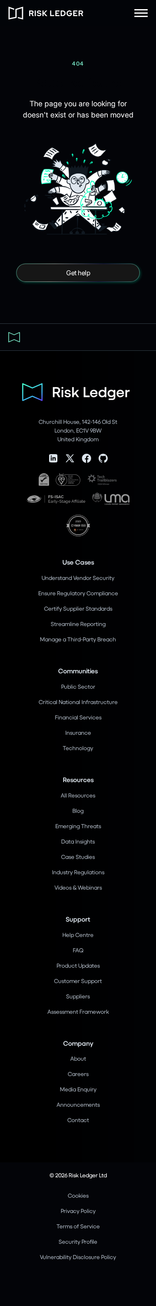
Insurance (78, 732)
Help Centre (78, 934)
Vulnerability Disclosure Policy (78, 1256)
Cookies (78, 1195)
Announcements (78, 1104)
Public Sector (78, 686)
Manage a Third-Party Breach (78, 639)
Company (78, 1043)
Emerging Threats (78, 825)
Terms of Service (78, 1226)
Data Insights (78, 841)
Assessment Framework (78, 1011)
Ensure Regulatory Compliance (78, 593)
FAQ (78, 950)
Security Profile (78, 1241)
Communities (78, 671)
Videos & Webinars (78, 887)
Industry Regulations (78, 872)
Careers (78, 1073)
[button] (141, 13)
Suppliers (78, 996)
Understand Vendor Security (78, 577)
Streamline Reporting (78, 623)
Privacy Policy (78, 1210)
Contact (78, 1119)
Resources (78, 779)
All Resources (78, 795)
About (78, 1058)
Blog (78, 810)
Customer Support (78, 980)
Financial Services (78, 717)
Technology (78, 747)
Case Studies (78, 856)
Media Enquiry (78, 1089)
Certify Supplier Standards (78, 608)
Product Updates (78, 965)
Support (78, 919)
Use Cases (78, 562)
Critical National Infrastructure (78, 701)
